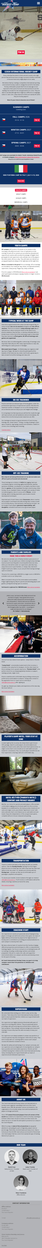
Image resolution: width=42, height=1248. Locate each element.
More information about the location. (27, 157)
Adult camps (21, 194)
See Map (4, 1245)
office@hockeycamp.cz (8, 682)
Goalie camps (21, 198)
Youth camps (21, 190)
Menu (38, 3)
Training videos (6, 430)
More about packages (28, 272)
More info (21, 181)
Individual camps (21, 202)
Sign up (21, 52)
